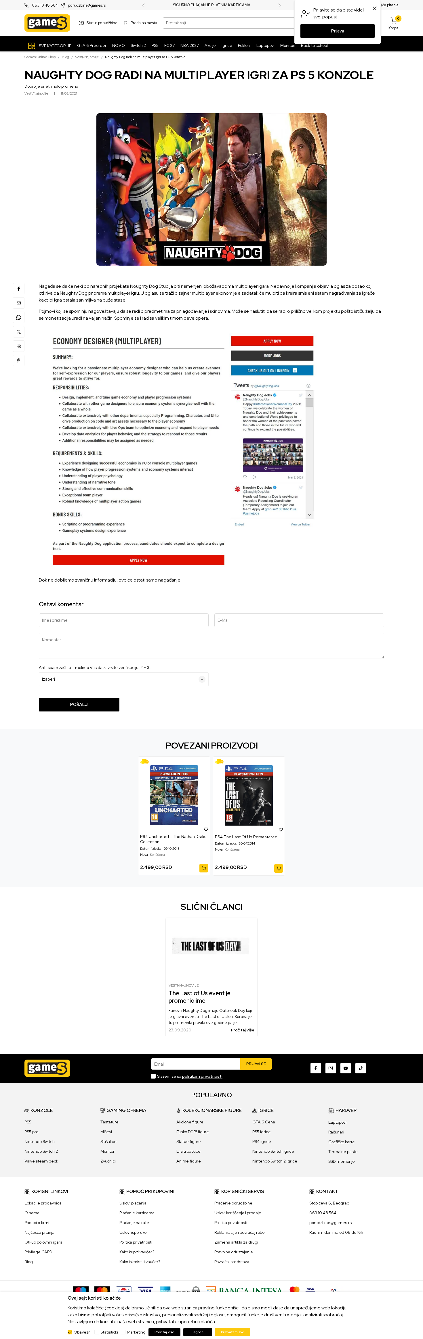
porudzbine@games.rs (87, 5)
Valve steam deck (41, 1161)
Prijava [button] (337, 31)
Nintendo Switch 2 (41, 1151)
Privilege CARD (38, 1251)
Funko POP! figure (192, 1131)
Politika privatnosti (135, 1242)
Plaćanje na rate (134, 1222)
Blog (65, 57)
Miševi (106, 1131)
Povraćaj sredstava (231, 1261)
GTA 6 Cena (263, 1122)
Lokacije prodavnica (43, 1203)
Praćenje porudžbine (233, 1203)
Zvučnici (108, 1161)
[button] (206, 829)
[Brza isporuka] (146, 761)
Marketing (136, 1332)
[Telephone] (18, 346)
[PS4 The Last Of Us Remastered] (249, 795)
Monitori (107, 1151)
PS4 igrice (261, 1141)
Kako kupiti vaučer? (136, 1251)
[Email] (18, 303)
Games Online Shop (40, 57)
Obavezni (83, 1332)
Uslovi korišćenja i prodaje (237, 1212)
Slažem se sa (189, 1076)
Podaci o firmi (36, 1222)
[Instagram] (330, 1068)
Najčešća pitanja (385, 5)
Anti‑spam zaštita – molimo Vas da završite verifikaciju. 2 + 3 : (95, 667)
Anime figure (188, 1161)
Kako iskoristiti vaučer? (139, 1261)
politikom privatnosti (202, 1076)
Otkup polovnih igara (43, 1242)
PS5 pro (31, 1131)
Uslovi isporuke (133, 1232)
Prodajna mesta (144, 22)
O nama (31, 1212)
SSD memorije (341, 1161)
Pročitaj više (242, 1030)
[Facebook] (18, 288)
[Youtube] (345, 1068)
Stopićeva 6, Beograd (329, 1203)
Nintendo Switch (39, 1141)
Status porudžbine (102, 22)
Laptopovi (337, 1122)
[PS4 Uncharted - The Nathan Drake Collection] (174, 795)
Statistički (109, 1332)
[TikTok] (360, 1068)
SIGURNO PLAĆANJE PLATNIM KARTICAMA (211, 5)
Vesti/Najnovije (87, 57)
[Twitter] (18, 331)
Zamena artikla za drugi (236, 1242)
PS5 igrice (261, 1131)
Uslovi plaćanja (132, 1203)
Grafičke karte (341, 1141)
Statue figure (188, 1141)
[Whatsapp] (18, 317)
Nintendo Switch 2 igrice (274, 1161)
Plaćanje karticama (137, 1212)
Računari (336, 1132)
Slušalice (108, 1141)
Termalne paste (343, 1151)
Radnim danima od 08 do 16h (336, 1232)
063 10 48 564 (45, 5)
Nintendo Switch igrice (273, 1151)
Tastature (109, 1122)
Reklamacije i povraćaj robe (239, 1232)
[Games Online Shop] (47, 23)
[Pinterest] (18, 360)
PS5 (27, 1122)
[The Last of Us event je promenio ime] (211, 948)
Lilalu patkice (188, 1151)
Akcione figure (189, 1122)
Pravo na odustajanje (233, 1251)
